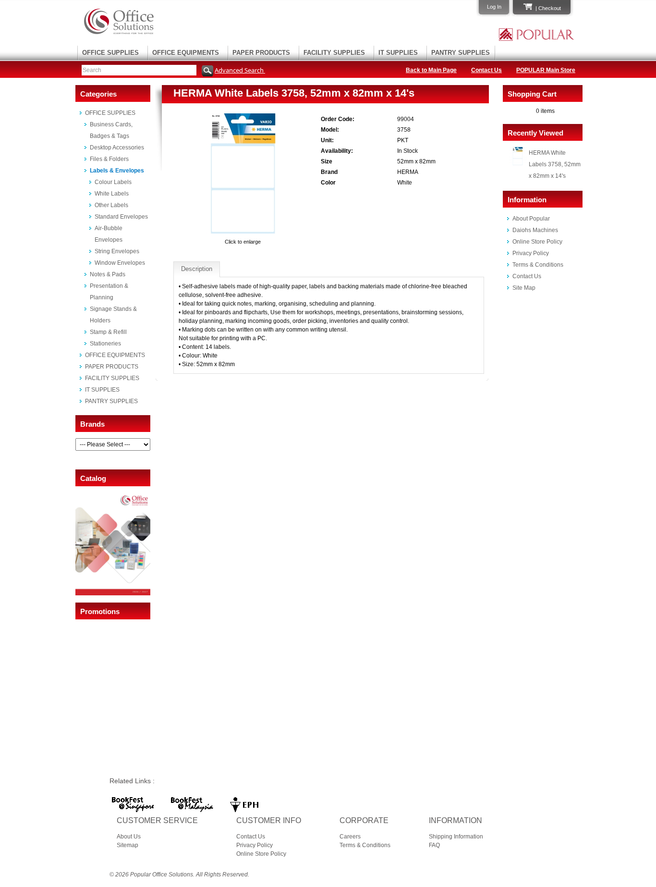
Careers (350, 836)
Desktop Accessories (117, 147)
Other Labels (111, 205)
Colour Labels (113, 182)
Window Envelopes (120, 262)
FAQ (434, 845)
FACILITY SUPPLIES (334, 52)
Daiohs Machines (535, 230)
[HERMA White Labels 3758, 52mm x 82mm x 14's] (243, 233)
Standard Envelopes (121, 216)
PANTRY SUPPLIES (460, 52)
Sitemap (127, 845)
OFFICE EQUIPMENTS (185, 52)
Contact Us (486, 70)
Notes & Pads (107, 274)
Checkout (549, 8)
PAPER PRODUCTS (261, 52)
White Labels (112, 193)
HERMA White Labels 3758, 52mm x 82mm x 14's (555, 164)
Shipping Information (456, 836)
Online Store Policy (537, 241)
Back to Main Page (431, 70)
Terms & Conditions (537, 264)
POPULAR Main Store (545, 70)
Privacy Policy (530, 253)
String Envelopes (117, 251)
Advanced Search (240, 70)
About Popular (531, 218)
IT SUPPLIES (398, 52)
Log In (494, 7)
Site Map (523, 287)
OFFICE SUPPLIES (110, 52)
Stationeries (105, 343)
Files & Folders (109, 159)
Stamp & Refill (108, 332)
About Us (129, 836)
